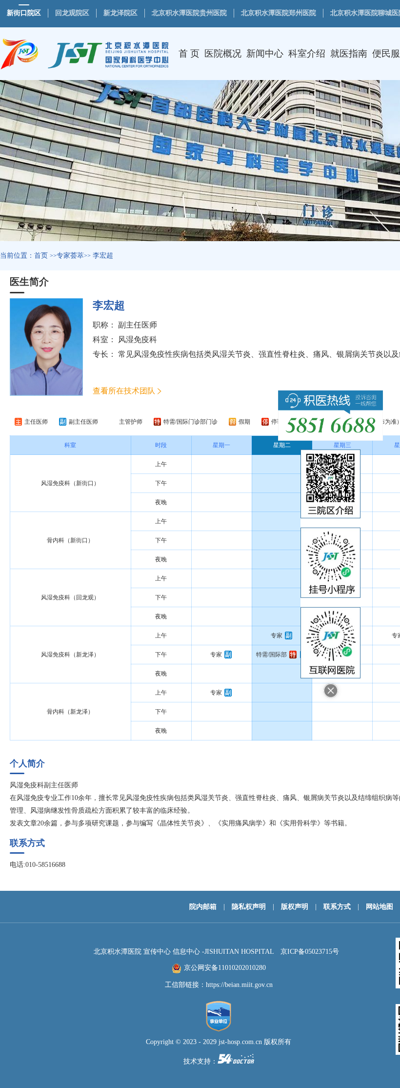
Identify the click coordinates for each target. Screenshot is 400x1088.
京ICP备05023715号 (309, 951)
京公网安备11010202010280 (225, 967)
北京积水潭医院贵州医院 (189, 13)
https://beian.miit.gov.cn (239, 984)
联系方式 (337, 906)
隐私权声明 (249, 906)
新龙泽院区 (120, 13)
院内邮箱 (203, 906)
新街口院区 (24, 13)
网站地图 (379, 906)
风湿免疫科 (137, 339)
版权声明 (294, 906)
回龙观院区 (72, 13)
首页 (41, 255)
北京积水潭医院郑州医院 (278, 13)
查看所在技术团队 (124, 391)
